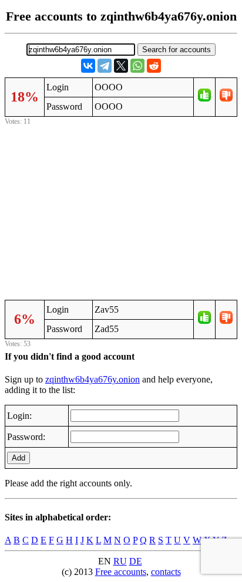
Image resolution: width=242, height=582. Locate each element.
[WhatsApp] (137, 66)
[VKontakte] (88, 66)
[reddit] (154, 66)
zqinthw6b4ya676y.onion (92, 379)
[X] (121, 66)
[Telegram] (105, 66)
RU (120, 561)
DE (135, 561)
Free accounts (120, 572)
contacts (166, 572)
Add (18, 458)
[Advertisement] (121, 210)
